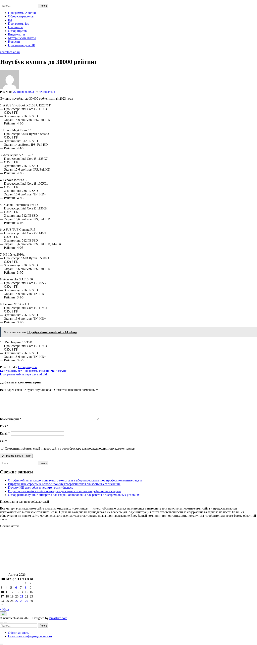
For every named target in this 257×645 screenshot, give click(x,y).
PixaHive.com (58, 618)
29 (26, 601)
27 (16, 601)
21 (21, 596)
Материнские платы (22, 38)
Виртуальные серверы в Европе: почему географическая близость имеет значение (64, 484)
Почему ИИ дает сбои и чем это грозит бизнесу (40, 487)
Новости (14, 41)
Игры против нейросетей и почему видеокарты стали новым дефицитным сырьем (64, 491)
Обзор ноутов (17, 30)
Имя (4, 426)
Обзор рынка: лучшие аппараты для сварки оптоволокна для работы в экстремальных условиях (74, 494)
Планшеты (15, 27)
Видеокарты (16, 34)
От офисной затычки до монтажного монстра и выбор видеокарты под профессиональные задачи (75, 480)
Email (5, 433)
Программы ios (18, 23)
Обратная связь (18, 632)
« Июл (4, 609)
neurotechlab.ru (10, 1)
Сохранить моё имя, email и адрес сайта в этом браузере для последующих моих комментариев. (70, 448)
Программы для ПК (21, 45)
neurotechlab (47, 91)
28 (21, 601)
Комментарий (10, 419)
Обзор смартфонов (21, 16)
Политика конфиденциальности (30, 636)
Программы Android (22, 12)
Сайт (3, 441)
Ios (10, 20)
